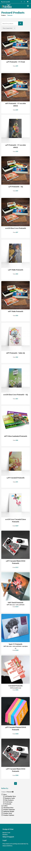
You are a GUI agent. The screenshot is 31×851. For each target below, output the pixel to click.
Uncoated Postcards (15, 686)
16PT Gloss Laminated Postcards (15, 436)
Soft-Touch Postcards (15, 602)
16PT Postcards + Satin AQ (15, 353)
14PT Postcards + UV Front (15, 62)
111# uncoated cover (15, 688)
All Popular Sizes (10, 796)
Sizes (5, 794)
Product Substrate (9, 809)
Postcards (9, 791)
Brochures (5, 834)
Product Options (8, 815)
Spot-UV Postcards (15, 644)
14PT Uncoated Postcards (15, 478)
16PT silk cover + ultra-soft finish (15, 604)
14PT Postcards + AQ (15, 187)
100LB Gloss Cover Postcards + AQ (15, 394)
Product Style (7, 813)
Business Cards (10, 798)
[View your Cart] (28, 1)
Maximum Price (8, 807)
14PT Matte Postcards (15, 270)
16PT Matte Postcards (15, 311)
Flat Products (9, 800)
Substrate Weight (8, 811)
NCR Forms (8, 802)
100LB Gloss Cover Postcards (15, 228)
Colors (5, 806)
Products (3, 15)
